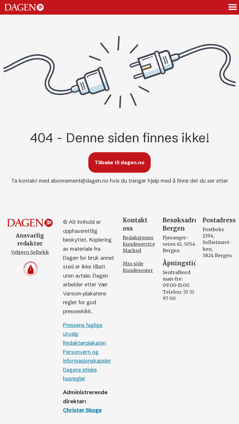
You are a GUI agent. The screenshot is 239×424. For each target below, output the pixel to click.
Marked (132, 250)
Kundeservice (139, 244)
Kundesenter (138, 270)
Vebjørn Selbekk (30, 252)
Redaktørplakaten (84, 343)
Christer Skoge (82, 410)
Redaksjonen (138, 237)
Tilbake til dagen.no (119, 162)
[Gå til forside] (24, 7)
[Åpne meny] (233, 7)
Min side (133, 263)
